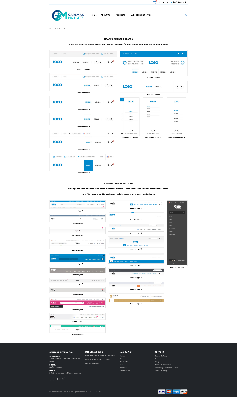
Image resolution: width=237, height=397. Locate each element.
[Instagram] (167, 2)
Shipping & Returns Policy (166, 368)
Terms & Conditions (163, 365)
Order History (161, 356)
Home (94, 15)
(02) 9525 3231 (179, 2)
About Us (105, 15)
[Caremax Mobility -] (67, 15)
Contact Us (125, 371)
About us (124, 359)
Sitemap (159, 359)
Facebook (52, 379)
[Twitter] (163, 2)
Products (120, 15)
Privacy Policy (161, 371)
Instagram (62, 379)
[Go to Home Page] (50, 28)
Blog (157, 362)
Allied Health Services (141, 15)
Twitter (57, 379)
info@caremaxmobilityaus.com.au (65, 373)
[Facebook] (159, 2)
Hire (121, 365)
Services (123, 368)
